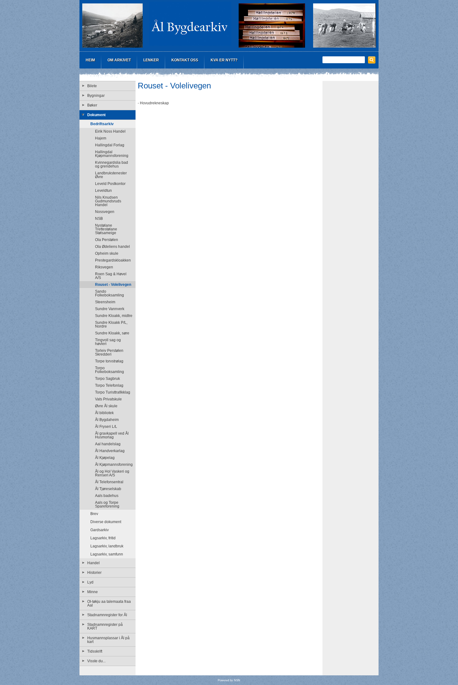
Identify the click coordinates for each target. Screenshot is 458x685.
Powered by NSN (229, 680)
